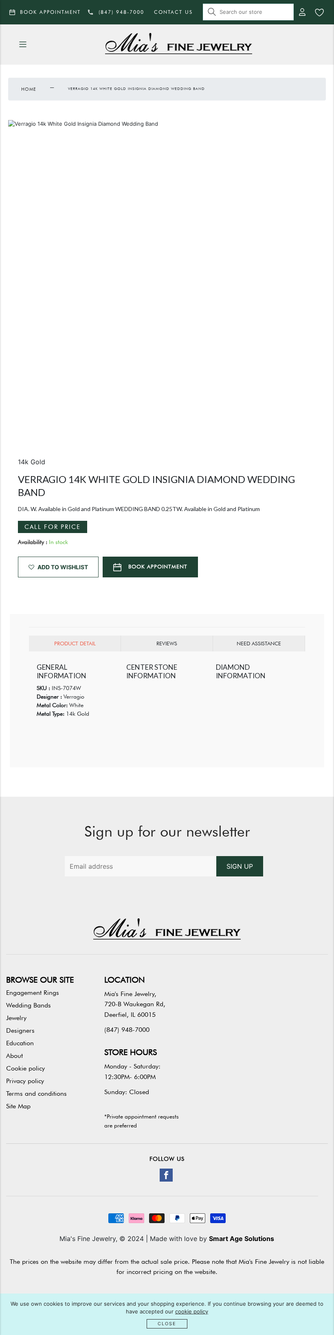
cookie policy (191, 1311)
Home (28, 89)
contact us (173, 12)
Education (20, 1043)
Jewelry (16, 1018)
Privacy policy (25, 1081)
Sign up (239, 866)
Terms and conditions (36, 1093)
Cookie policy (25, 1068)
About (14, 1056)
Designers (20, 1030)
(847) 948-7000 (126, 1029)
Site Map (18, 1106)
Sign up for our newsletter (167, 831)
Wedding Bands (28, 1005)
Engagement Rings (32, 992)
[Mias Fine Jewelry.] (178, 45)
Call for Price (52, 527)
